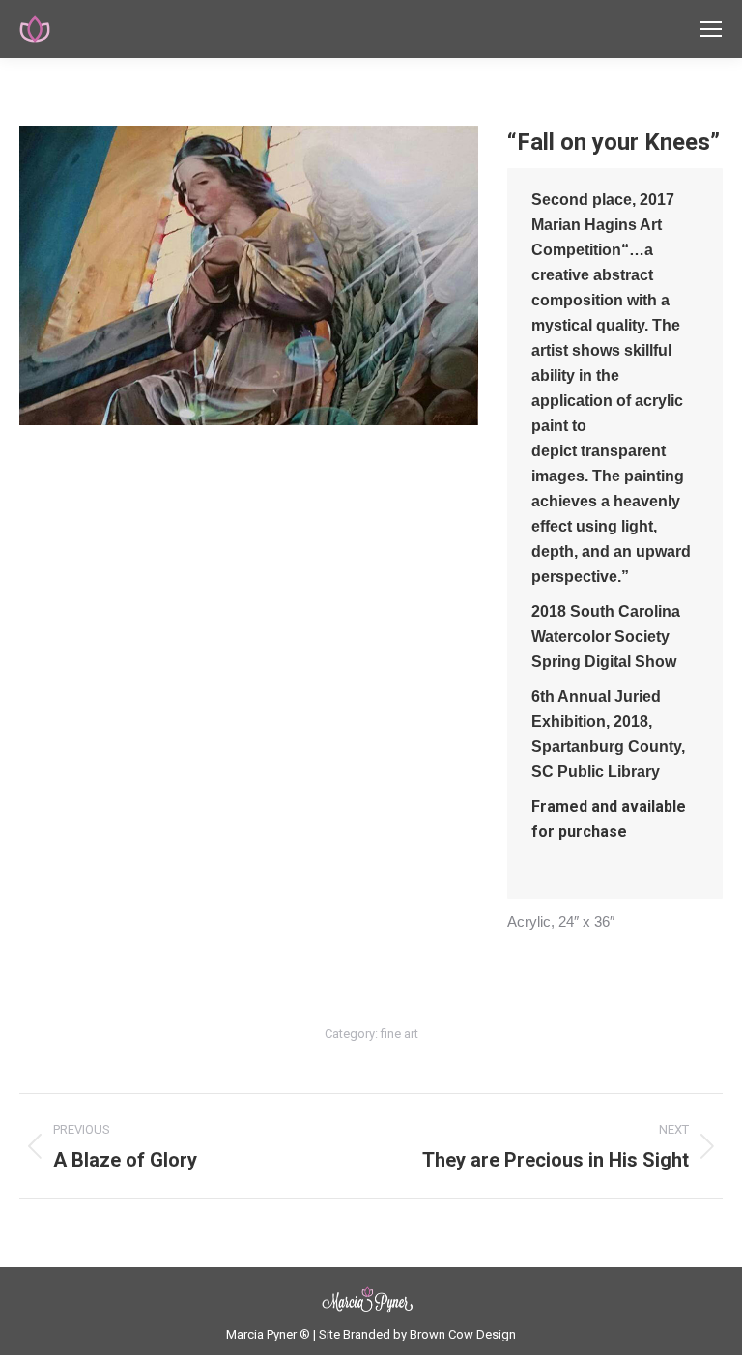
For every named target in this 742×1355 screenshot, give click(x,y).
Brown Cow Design (463, 1334)
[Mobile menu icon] (711, 29)
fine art (399, 1033)
